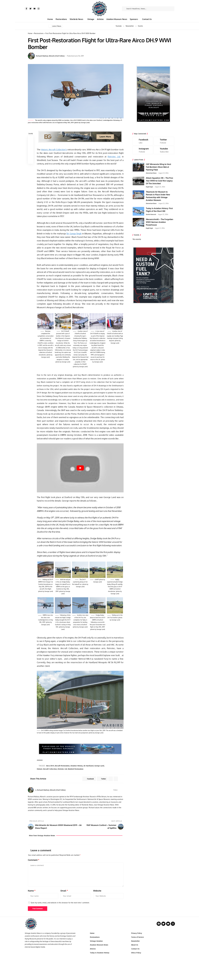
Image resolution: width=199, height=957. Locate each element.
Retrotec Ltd (62, 769)
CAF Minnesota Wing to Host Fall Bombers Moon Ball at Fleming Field (158, 167)
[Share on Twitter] (30, 144)
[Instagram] (38, 8)
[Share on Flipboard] (110, 779)
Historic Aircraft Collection (47, 769)
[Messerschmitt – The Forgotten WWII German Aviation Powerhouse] (138, 222)
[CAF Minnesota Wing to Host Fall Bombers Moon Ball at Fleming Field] (138, 167)
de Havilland (88, 766)
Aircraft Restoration (62, 766)
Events (140, 26)
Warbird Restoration (75, 769)
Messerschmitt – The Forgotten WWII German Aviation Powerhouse (159, 222)
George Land (99, 766)
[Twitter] (30, 8)
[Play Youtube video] (80, 467)
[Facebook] (123, 790)
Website (97, 890)
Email (64, 890)
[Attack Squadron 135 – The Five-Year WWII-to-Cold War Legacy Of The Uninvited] (138, 181)
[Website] (120, 790)
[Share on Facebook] (30, 139)
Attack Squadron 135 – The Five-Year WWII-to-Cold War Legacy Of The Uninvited (159, 181)
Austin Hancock (151, 214)
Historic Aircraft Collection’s (54, 149)
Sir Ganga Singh (74, 233)
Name (31, 890)
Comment (33, 860)
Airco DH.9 (50, 766)
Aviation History (76, 766)
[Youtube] (34, 8)
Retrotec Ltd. (114, 156)
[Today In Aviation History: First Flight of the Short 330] (138, 211)
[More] (30, 161)
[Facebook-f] (26, 8)
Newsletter (130, 26)
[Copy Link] (30, 150)
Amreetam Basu (151, 173)
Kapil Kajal (149, 187)
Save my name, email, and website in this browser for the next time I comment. (60, 903)
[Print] (30, 155)
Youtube (119, 26)
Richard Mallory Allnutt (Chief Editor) (50, 56)
